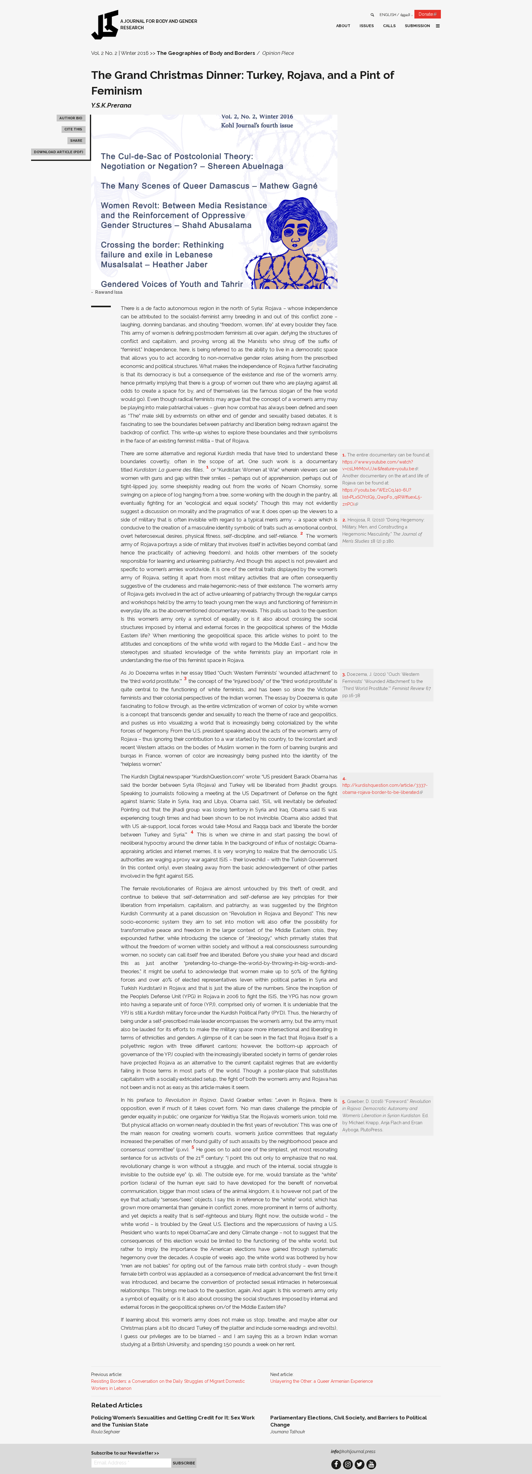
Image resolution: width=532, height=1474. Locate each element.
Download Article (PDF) (58, 152)
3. (344, 674)
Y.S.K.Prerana (111, 105)
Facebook (336, 1464)
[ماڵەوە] (104, 24)
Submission (417, 25)
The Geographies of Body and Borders (206, 53)
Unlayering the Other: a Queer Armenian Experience (321, 1381)
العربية (405, 14)
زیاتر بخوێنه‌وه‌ (176, 1424)
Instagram (348, 1464)
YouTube (371, 1464)
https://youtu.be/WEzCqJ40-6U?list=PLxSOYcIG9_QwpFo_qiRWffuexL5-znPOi (382, 497)
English (388, 14)
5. (344, 1101)
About (343, 25)
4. (344, 778)
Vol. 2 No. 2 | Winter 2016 (120, 53)
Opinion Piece (278, 53)
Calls (389, 25)
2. (344, 519)
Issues (367, 25)
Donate (430, 15)
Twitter (359, 1464)
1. (344, 454)
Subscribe (184, 1463)
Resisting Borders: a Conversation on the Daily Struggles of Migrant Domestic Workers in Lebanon (168, 1384)
